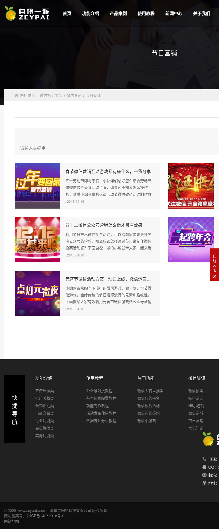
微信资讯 (74, 95)
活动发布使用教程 (101, 413)
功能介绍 (90, 13)
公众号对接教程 (99, 390)
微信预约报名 (148, 398)
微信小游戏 (146, 420)
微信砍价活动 (148, 405)
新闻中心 (173, 13)
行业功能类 (44, 420)
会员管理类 (44, 428)
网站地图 (11, 521)
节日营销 (93, 95)
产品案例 (118, 13)
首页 (67, 13)
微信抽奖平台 (51, 95)
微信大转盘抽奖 (150, 390)
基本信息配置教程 (101, 398)
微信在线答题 (148, 413)
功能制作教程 (97, 405)
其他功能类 (44, 435)
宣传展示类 (44, 390)
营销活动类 (44, 405)
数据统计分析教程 (101, 420)
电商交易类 (44, 413)
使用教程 (146, 13)
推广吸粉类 (44, 398)
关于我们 (201, 13)
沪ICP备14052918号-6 (45, 515)
